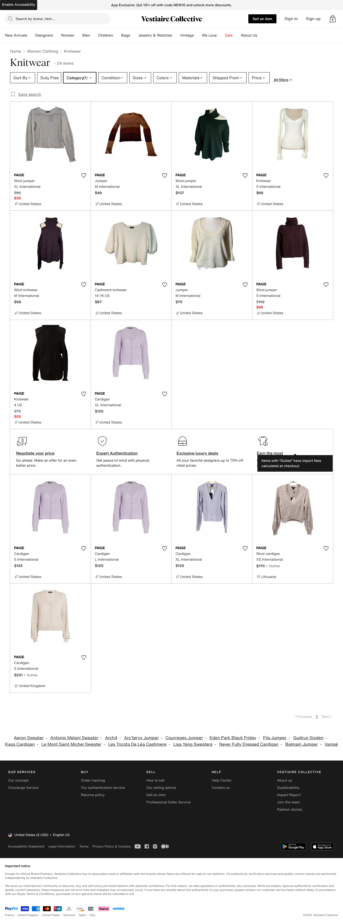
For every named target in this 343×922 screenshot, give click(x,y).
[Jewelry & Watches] (176, 35)
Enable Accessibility (18, 4)
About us (284, 780)
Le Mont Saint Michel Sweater (71, 744)
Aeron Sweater (29, 738)
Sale (229, 35)
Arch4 (111, 738)
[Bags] (134, 35)
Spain (82, 915)
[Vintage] (198, 35)
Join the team (288, 802)
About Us (249, 35)
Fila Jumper (274, 738)
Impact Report (289, 795)
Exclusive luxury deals (197, 453)
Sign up (313, 18)
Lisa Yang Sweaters (192, 744)
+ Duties (273, 565)
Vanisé (331, 744)
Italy (92, 915)
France (9, 915)
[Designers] (57, 35)
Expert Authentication (117, 453)
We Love (209, 35)
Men (86, 35)
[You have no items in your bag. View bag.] (332, 18)
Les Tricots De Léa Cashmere (137, 744)
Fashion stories (289, 809)
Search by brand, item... (35, 18)
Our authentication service (103, 787)
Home (15, 51)
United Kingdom (28, 915)
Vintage (187, 35)
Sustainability (288, 787)
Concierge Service (23, 787)
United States (51, 915)
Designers (44, 35)
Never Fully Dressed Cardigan (248, 744)
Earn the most (270, 453)
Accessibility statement (26, 846)
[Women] (78, 35)
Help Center (222, 780)
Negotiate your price (35, 453)
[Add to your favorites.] (84, 176)
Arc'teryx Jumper (141, 738)
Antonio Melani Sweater (74, 738)
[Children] (117, 35)
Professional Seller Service (168, 802)
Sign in (291, 18)
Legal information (61, 846)
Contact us (221, 787)
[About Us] (261, 35)
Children (105, 35)
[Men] (94, 35)
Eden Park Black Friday (233, 738)
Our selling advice (161, 787)
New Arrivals (16, 35)
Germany (69, 915)
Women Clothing (42, 51)
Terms (83, 846)
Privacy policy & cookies (111, 846)
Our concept (18, 780)
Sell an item (262, 18)
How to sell (155, 780)
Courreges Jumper (184, 738)
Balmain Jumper (301, 744)
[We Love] (221, 35)
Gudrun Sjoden (308, 738)
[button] (332, 18)
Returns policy (92, 795)
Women (67, 35)
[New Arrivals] (31, 35)
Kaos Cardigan (20, 744)
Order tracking (93, 780)
